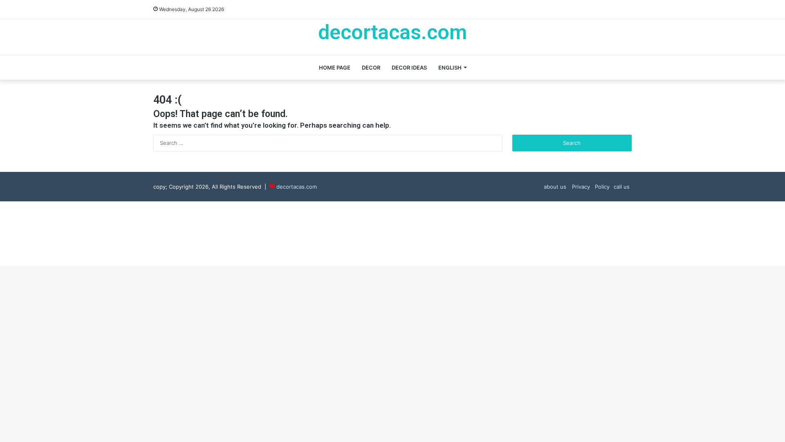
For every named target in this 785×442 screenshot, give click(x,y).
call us (622, 186)
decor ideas (409, 67)
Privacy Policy (590, 186)
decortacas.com (296, 186)
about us (555, 186)
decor (371, 67)
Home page (334, 67)
